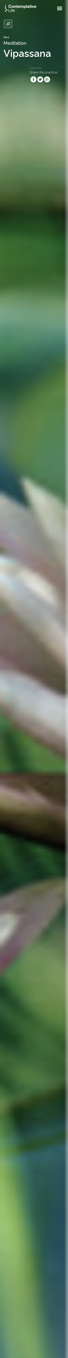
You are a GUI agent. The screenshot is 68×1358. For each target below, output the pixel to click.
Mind (6, 37)
